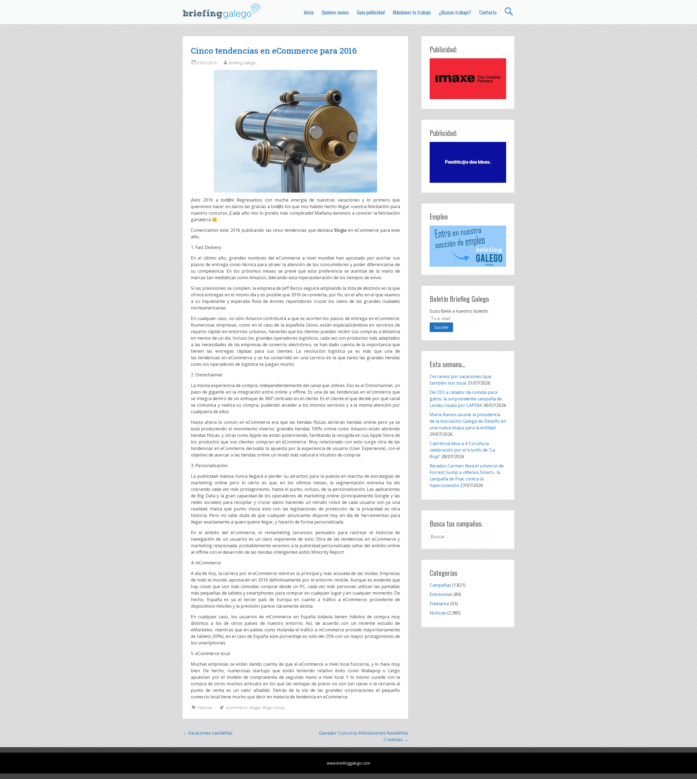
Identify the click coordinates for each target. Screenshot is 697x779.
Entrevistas (441, 594)
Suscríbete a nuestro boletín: (459, 311)
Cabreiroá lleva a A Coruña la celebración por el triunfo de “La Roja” (462, 450)
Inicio (309, 12)
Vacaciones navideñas (208, 733)
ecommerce (236, 707)
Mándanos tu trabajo (412, 12)
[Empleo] (468, 246)
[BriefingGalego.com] (222, 11)
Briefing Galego (242, 62)
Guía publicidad (371, 12)
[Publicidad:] (468, 98)
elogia (254, 707)
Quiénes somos (335, 12)
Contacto (488, 12)
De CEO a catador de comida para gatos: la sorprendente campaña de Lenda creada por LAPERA (466, 398)
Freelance (439, 604)
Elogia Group (273, 707)
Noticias (205, 707)
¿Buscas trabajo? (455, 12)
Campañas (440, 585)
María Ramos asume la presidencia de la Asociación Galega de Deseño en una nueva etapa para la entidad (468, 421)
